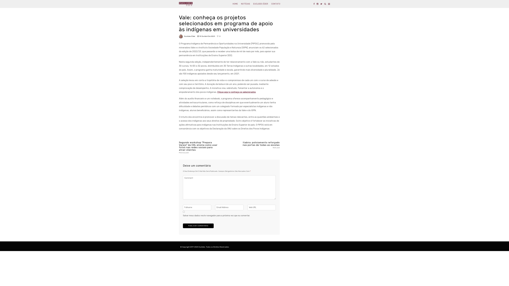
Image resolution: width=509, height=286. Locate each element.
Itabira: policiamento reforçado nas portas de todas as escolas (261, 145)
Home (235, 4)
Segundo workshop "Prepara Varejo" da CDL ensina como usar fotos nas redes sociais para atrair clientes (198, 147)
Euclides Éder (260, 4)
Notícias (245, 4)
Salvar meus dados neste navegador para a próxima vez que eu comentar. (216, 215)
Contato (275, 4)
